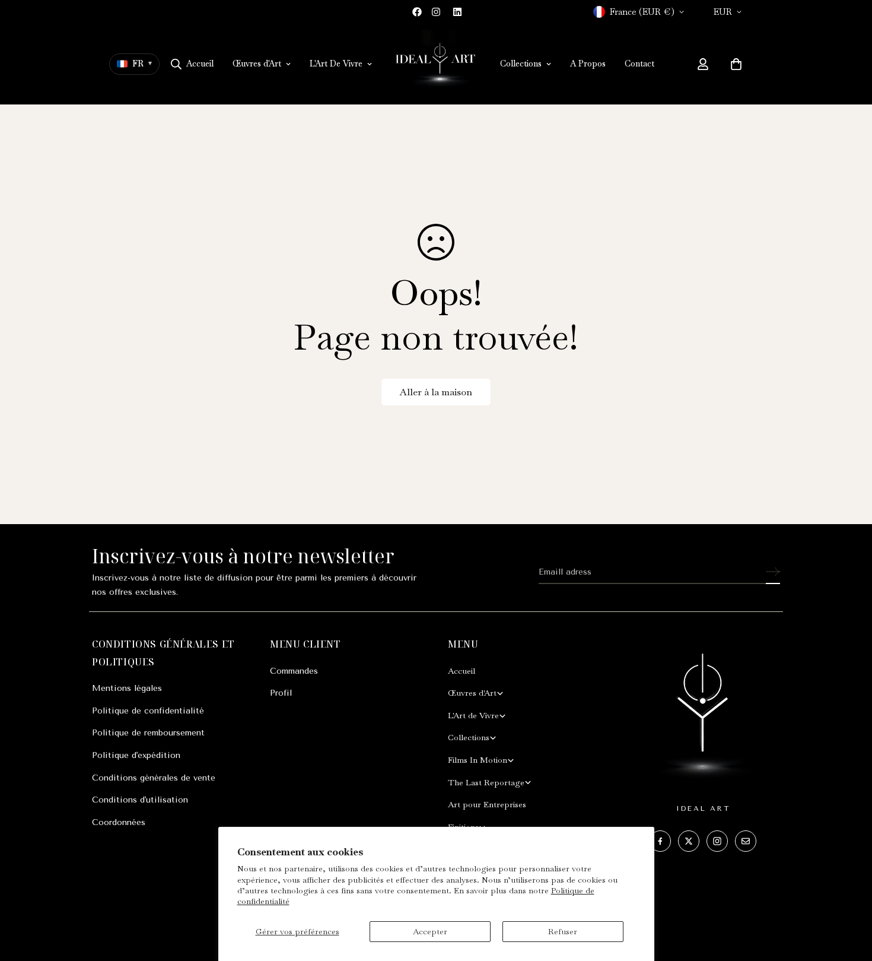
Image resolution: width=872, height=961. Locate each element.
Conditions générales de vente (153, 778)
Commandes (294, 671)
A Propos (588, 63)
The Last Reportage (486, 782)
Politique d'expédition (136, 755)
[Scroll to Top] (849, 896)
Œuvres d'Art (257, 63)
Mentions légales (127, 688)
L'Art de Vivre (473, 715)
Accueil (200, 63)
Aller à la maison (436, 392)
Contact (639, 63)
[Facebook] (417, 12)
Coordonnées (118, 822)
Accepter (430, 931)
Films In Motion (477, 759)
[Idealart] (436, 64)
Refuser (562, 931)
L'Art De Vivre (336, 63)
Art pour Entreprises (487, 804)
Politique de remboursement (148, 733)
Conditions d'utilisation (140, 800)
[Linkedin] (457, 12)
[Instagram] (436, 12)
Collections (521, 63)
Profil (281, 693)
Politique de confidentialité (148, 711)
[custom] (660, 841)
